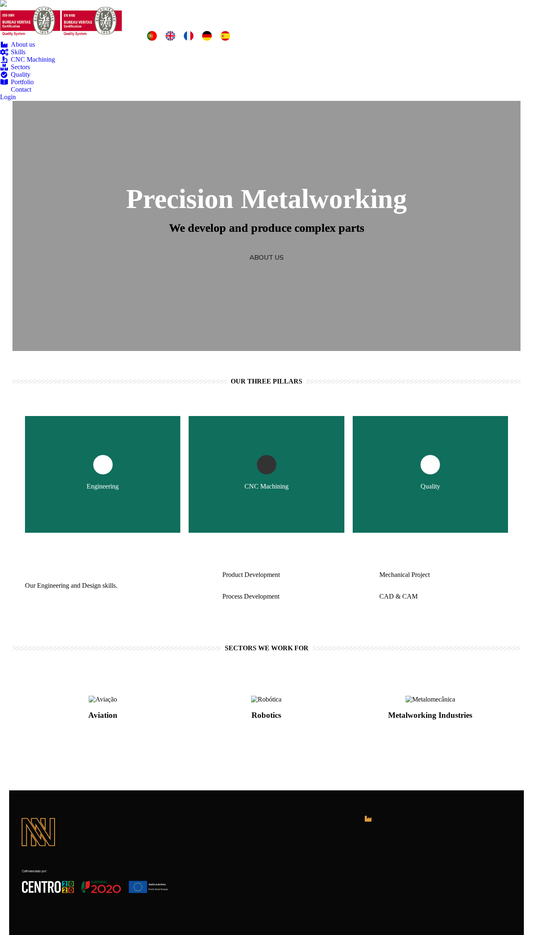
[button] (266, 257)
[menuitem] (17, 44)
